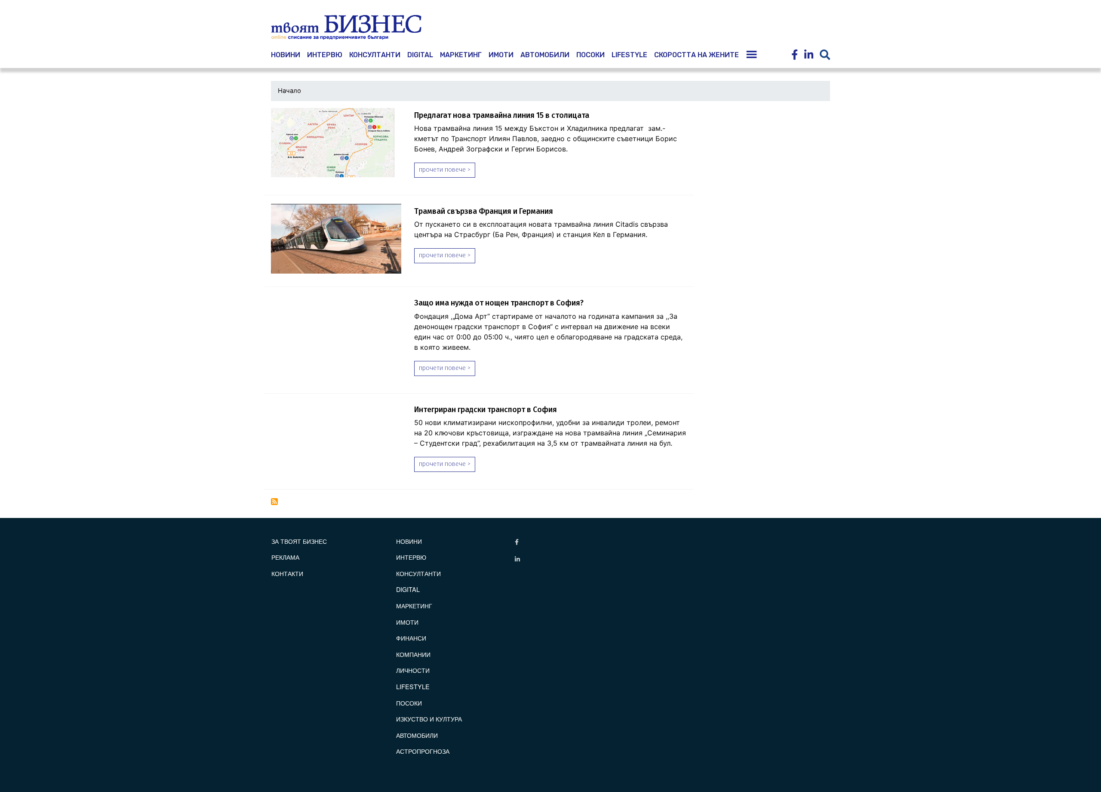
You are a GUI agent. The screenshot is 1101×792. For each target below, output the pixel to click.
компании (413, 654)
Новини (409, 540)
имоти (501, 55)
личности (413, 670)
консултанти (374, 55)
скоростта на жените (696, 55)
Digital (420, 55)
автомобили (544, 55)
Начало (289, 91)
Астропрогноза (422, 750)
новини (285, 55)
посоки (590, 55)
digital (408, 589)
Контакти (287, 573)
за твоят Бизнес (299, 540)
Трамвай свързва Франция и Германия (483, 211)
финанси (411, 637)
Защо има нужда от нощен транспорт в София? (499, 303)
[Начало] (346, 27)
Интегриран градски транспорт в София (485, 409)
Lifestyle (629, 55)
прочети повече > (445, 169)
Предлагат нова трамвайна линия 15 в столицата (501, 115)
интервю (324, 55)
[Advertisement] (765, 162)
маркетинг (461, 55)
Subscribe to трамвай (274, 501)
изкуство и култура (429, 718)
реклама (285, 556)
